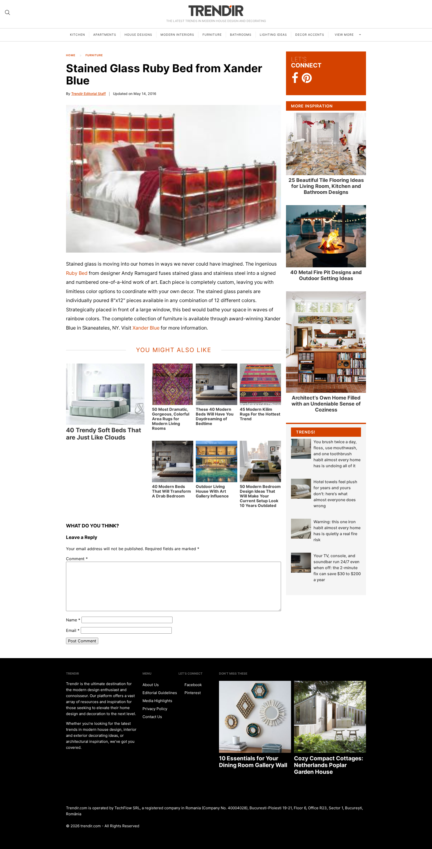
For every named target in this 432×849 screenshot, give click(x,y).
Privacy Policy (154, 708)
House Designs (138, 34)
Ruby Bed (77, 273)
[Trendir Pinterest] (306, 78)
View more (345, 34)
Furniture (212, 34)
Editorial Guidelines (159, 692)
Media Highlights (157, 700)
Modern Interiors (177, 34)
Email (73, 630)
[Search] (7, 12)
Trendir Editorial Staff (88, 93)
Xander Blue (146, 328)
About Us (150, 684)
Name (73, 619)
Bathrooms (241, 34)
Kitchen (77, 34)
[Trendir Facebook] (295, 78)
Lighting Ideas (273, 34)
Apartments (104, 34)
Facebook (193, 684)
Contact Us (152, 716)
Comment (77, 558)
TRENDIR (216, 10)
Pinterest (192, 692)
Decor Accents (309, 34)
